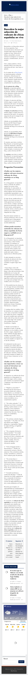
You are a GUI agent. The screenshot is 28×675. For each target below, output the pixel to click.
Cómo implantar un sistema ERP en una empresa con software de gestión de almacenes (16, 591)
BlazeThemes (14, 671)
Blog (6, 25)
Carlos (6, 41)
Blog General (18, 72)
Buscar (6, 659)
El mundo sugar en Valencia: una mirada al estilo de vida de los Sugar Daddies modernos (16, 575)
